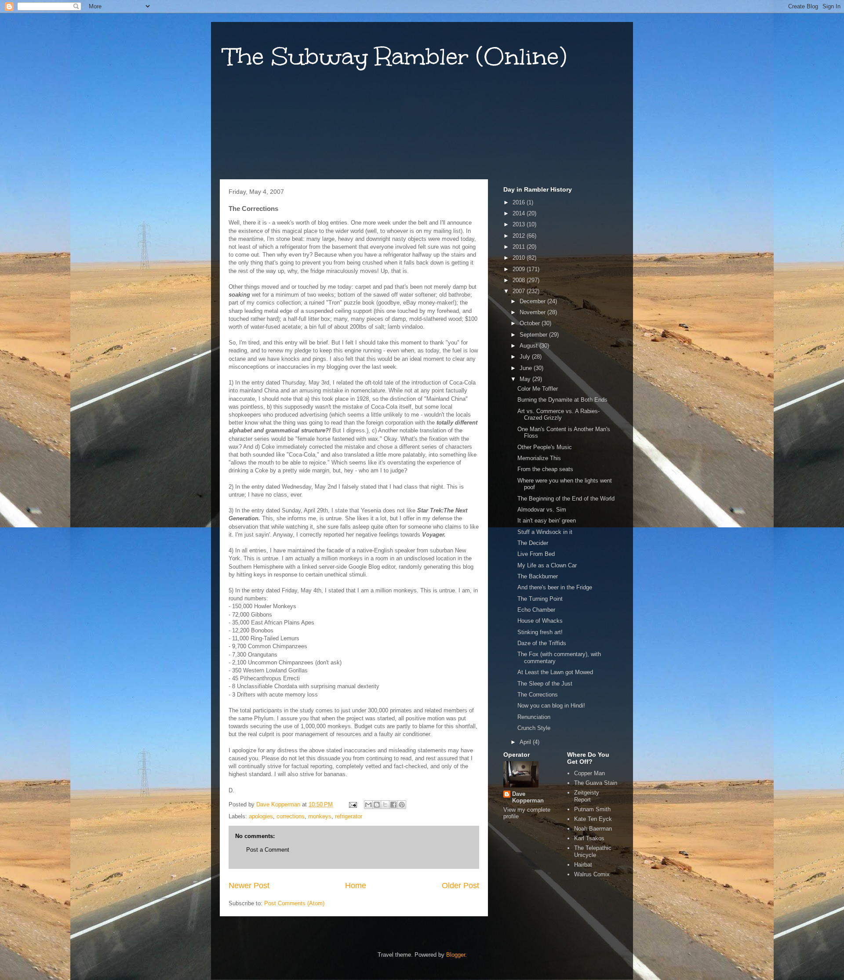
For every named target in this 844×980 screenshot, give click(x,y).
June (527, 368)
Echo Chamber (536, 609)
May (526, 379)
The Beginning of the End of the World (566, 498)
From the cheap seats (545, 469)
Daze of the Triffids (541, 643)
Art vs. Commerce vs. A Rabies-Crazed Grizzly (558, 414)
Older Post (460, 885)
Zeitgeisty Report (586, 796)
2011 (520, 246)
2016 (520, 202)
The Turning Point (540, 598)
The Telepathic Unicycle (592, 851)
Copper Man (589, 773)
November (533, 312)
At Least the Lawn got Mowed (555, 672)
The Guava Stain (595, 783)
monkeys (319, 816)
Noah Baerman (593, 828)
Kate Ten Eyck (593, 819)
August (529, 345)
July (526, 356)
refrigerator (348, 816)
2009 (520, 269)
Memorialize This (539, 458)
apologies (261, 816)
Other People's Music (544, 447)
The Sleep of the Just (544, 683)
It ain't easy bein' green (546, 520)
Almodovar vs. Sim (541, 509)
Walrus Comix (592, 874)
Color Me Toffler (537, 388)
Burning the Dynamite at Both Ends (562, 399)
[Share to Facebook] (393, 804)
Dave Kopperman (528, 797)
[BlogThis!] (376, 804)
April (526, 742)
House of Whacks (540, 620)
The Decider (532, 543)
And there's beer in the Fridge (554, 587)
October (531, 323)
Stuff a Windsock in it (544, 532)
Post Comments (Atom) (294, 903)
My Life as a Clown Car (547, 565)
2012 (520, 235)
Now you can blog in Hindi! (551, 705)
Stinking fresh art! (540, 632)
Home (355, 885)
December (533, 301)
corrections (290, 816)
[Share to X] (385, 804)
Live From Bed (536, 554)
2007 (520, 291)
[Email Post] (352, 804)
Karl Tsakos (589, 838)
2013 (520, 224)
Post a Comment (267, 849)
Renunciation (533, 717)
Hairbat (583, 864)
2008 (520, 280)
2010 (520, 257)
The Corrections (537, 694)
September (534, 334)
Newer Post (249, 885)
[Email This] (368, 804)
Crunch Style (533, 728)
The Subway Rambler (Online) (395, 56)
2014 (520, 213)
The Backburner (537, 576)
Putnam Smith (592, 809)
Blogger (455, 954)
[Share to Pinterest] (401, 804)
